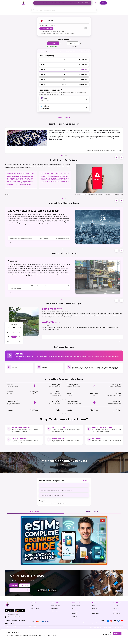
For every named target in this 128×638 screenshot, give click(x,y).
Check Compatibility (47, 28)
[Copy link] (10, 148)
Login (103, 3)
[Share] (8, 148)
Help (86, 480)
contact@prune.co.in (12, 614)
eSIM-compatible (38, 635)
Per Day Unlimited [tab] (84, 51)
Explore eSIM (14, 585)
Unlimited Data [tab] (57, 51)
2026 (15, 324)
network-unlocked (51, 635)
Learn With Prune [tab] (92, 511)
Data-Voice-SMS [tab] (70, 51)
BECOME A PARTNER (83, 3)
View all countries (63, 117)
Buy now (116, 633)
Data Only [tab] (44, 51)
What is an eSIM (25, 585)
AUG (12, 324)
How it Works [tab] (35, 511)
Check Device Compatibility (18, 590)
